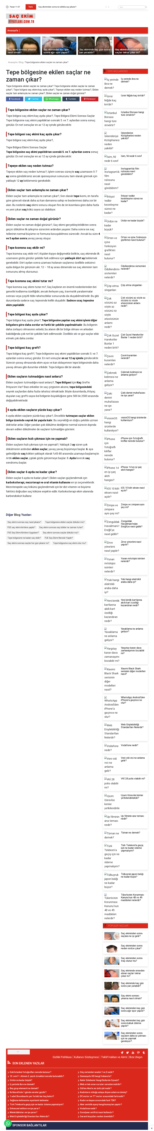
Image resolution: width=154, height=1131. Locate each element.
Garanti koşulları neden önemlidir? (97, 1116)
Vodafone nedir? (88, 1108)
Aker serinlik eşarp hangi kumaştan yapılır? (101, 1104)
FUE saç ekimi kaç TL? (48, 7)
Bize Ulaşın (135, 1057)
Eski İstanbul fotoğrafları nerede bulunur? (30, 1072)
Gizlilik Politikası (62, 1057)
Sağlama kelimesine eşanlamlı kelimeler (29, 1100)
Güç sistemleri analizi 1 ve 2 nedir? (97, 1072)
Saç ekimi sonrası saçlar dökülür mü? (61, 532)
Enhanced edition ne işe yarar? (25, 1108)
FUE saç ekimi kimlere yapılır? (21, 527)
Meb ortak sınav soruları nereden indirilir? (100, 1084)
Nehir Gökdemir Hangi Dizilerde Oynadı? (99, 1080)
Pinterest (90, 99)
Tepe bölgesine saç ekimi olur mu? (69, 543)
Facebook (15, 99)
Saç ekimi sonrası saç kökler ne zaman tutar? (61, 527)
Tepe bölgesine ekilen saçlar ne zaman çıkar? (46, 62)
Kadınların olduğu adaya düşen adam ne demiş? (103, 1092)
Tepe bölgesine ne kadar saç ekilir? (24, 538)
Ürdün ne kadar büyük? (21, 1080)
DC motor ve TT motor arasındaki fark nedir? (102, 1096)
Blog (21, 62)
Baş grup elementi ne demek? (24, 1088)
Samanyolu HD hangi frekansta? (95, 1076)
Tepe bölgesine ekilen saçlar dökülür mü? (65, 522)
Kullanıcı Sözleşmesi (86, 1057)
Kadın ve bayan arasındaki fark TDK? (98, 1100)
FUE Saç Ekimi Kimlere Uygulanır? (23, 532)
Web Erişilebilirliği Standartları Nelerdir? (29, 1116)
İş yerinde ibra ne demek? (22, 1084)
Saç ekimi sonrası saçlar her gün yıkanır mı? (28, 543)
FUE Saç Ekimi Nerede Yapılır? (59, 538)
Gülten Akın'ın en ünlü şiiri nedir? (96, 1088)
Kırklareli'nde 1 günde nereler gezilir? (28, 1092)
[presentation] (106, 7)
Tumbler (72, 99)
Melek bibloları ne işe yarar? (23, 1112)
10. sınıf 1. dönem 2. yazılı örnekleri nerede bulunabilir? (37, 1076)
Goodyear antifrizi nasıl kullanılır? (97, 1112)
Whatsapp (54, 99)
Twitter (35, 99)
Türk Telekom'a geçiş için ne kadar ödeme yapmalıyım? (37, 1104)
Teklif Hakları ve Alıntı (114, 1057)
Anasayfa (12, 30)
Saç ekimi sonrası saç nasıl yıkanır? (24, 522)
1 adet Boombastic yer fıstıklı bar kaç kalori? (32, 1096)
